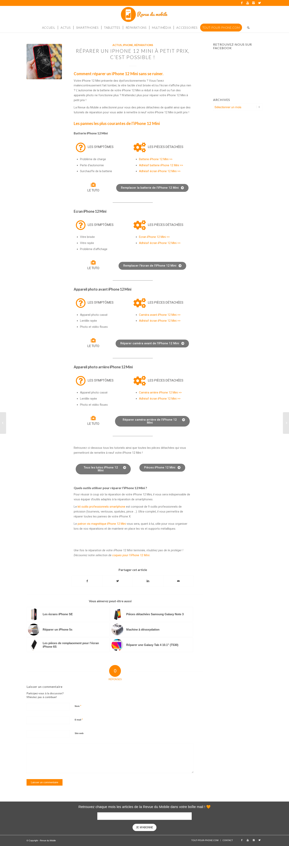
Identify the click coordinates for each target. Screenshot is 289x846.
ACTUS (117, 45)
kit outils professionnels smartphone (101, 506)
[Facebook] (242, 3)
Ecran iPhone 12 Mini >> (154, 237)
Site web (79, 733)
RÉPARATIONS (143, 45)
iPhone (128, 45)
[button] (152, 188)
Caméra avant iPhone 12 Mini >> (159, 315)
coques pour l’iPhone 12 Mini (131, 555)
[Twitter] (259, 3)
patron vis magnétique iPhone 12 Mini (102, 524)
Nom (78, 706)
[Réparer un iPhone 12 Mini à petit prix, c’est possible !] (44, 61)
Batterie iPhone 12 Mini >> (155, 159)
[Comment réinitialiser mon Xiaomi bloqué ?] (286, 423)
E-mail (79, 719)
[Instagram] (253, 3)
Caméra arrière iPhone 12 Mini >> (160, 392)
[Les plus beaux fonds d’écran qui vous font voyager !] (3, 423)
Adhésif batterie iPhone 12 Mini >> (161, 165)
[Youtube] (247, 3)
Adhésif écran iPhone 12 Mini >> (159, 171)
